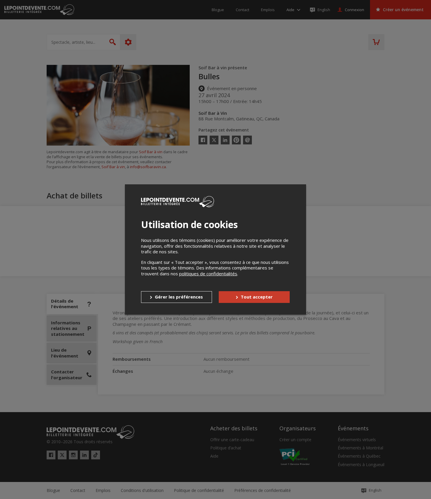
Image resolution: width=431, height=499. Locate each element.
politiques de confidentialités (208, 274)
